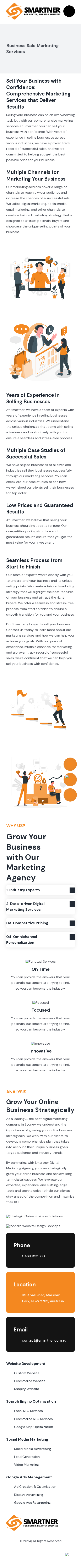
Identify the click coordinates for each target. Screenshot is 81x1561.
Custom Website (26, 1373)
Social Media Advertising (32, 1449)
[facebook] (29, 1555)
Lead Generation (27, 1457)
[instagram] (36, 1555)
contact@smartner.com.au (44, 1340)
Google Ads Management (29, 1477)
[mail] (51, 1555)
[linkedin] (44, 1555)
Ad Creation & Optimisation (35, 1486)
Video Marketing (26, 1464)
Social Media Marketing (27, 1439)
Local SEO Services (28, 1411)
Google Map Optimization (33, 1427)
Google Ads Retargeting (32, 1502)
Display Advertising (28, 1495)
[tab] (40, 890)
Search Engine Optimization (31, 1401)
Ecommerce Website (29, 1381)
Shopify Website (26, 1389)
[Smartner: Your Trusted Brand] (33, 4)
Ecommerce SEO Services (33, 1419)
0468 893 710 (33, 1256)
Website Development (25, 1363)
